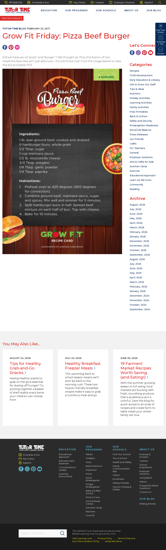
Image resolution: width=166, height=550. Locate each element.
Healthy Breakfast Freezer (83, 365)
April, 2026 (136, 222)
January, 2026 (138, 236)
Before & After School (93, 492)
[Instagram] (138, 52)
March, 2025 (137, 282)
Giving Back (145, 477)
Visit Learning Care (82, 538)
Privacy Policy (105, 538)
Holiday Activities (140, 98)
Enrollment (118, 479)
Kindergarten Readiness (144, 125)
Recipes (134, 70)
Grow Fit (90, 515)
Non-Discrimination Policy (85, 541)
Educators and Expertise (66, 462)
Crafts (133, 143)
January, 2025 (138, 291)
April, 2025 (136, 277)
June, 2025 (136, 268)
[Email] (17, 47)
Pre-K (89, 473)
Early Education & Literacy (145, 79)
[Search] (62, 533)
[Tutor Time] (16, 9)
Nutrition (135, 93)
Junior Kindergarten (93, 479)
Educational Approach (143, 175)
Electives (90, 511)
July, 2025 (135, 263)
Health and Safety (122, 462)
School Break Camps (93, 502)
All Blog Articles (147, 503)
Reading (134, 189)
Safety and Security (141, 120)
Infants (89, 454)
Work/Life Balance (140, 130)
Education (49, 10)
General (134, 152)
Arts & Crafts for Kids (142, 161)
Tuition (116, 475)
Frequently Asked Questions (148, 486)
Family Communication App (121, 468)
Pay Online (79, 2)
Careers (99, 2)
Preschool (91, 470)
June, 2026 (136, 213)
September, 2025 (140, 254)
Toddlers (90, 458)
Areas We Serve (113, 541)
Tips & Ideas (137, 89)
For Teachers (137, 148)
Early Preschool (94, 466)
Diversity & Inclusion (144, 455)
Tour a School (120, 458)
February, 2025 (138, 286)
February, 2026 (138, 232)
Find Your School (11, 18)
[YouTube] (150, 52)
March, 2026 (137, 227)
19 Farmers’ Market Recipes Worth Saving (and (135, 370)
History (143, 481)
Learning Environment (65, 475)
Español (149, 2)
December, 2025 (139, 241)
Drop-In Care (93, 497)
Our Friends (137, 139)
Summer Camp (138, 166)
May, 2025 (136, 273)
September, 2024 (140, 309)
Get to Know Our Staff (142, 84)
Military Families (121, 483)
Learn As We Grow (141, 180)
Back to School (138, 116)
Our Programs (76, 10)
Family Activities (139, 107)
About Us (131, 10)
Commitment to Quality (67, 468)
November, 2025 (139, 245)
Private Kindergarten (93, 485)
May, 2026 (136, 218)
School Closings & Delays (122, 488)
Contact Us (145, 492)
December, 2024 (139, 295)
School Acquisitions (145, 466)
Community (136, 184)
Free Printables (139, 111)
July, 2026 (135, 209)
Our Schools (106, 10)
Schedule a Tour (40, 2)
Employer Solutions (124, 2)
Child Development (141, 75)
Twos (88, 462)
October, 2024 (138, 304)
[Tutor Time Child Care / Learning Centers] (31, 448)
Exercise (135, 170)
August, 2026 (137, 204)
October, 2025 (138, 250)
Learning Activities (141, 102)
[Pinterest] (11, 47)
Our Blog (154, 10)
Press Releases (139, 134)
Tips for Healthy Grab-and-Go (25, 368)
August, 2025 (137, 259)
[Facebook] (4, 47)
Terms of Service (126, 538)
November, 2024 (139, 300)
